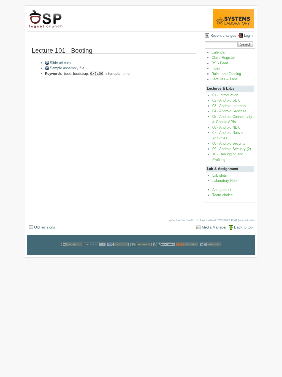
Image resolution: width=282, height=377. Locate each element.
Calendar (219, 52)
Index (216, 68)
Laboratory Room (226, 181)
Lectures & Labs (225, 79)
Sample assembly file (67, 68)
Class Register (223, 57)
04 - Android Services (229, 111)
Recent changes (223, 35)
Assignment (221, 190)
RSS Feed (220, 63)
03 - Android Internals (229, 106)
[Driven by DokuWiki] (141, 252)
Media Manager (214, 227)
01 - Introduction (225, 95)
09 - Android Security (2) (231, 149)
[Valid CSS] (118, 252)
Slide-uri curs (60, 63)
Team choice (222, 195)
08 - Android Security (229, 143)
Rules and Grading (226, 74)
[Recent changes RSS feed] (187, 252)
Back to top (243, 227)
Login (248, 35)
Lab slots (219, 175)
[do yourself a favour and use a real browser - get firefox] (164, 252)
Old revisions (44, 227)
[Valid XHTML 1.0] (210, 252)
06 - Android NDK (226, 127)
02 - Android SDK (226, 100)
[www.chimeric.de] (95, 252)
